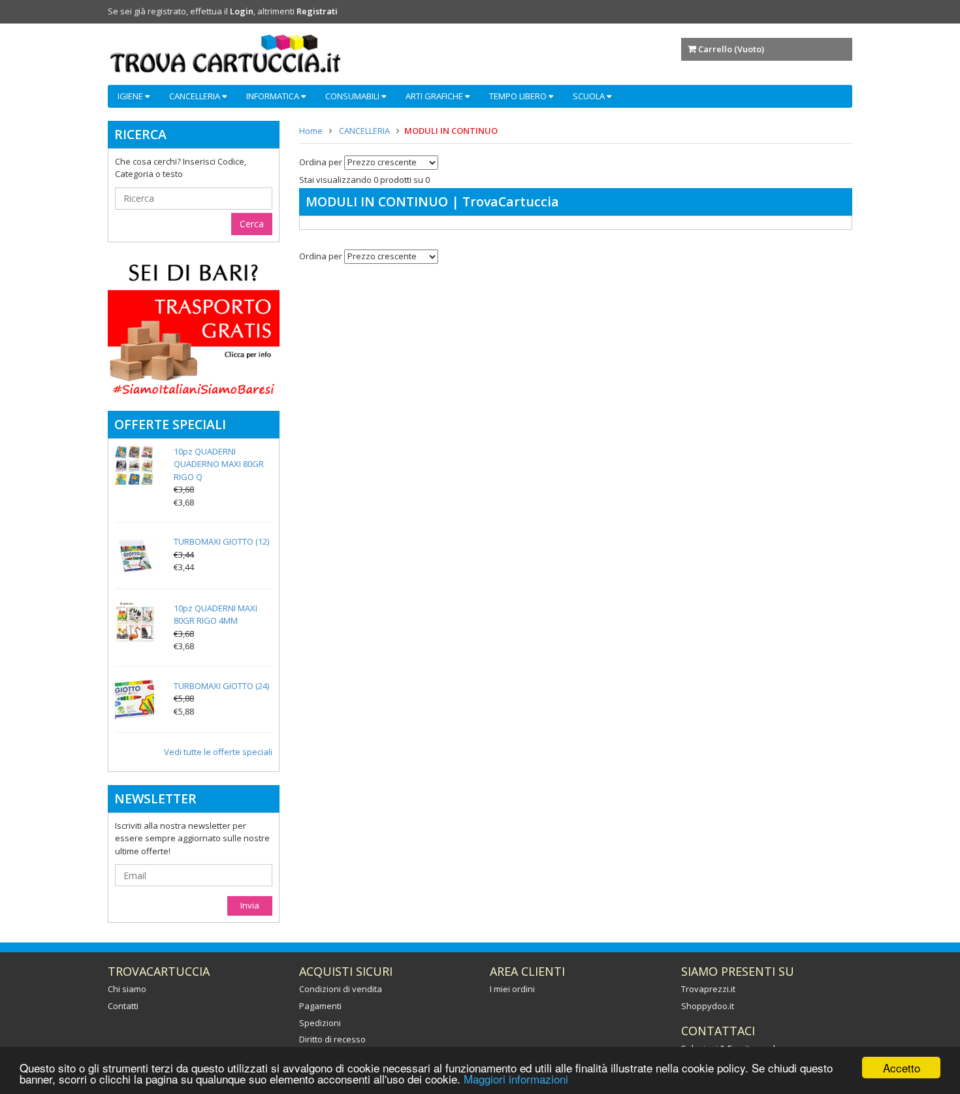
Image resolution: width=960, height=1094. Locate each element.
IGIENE (131, 96)
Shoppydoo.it (707, 1006)
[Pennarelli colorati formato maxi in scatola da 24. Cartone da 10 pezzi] (134, 699)
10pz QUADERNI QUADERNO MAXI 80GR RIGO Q (219, 464)
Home (311, 131)
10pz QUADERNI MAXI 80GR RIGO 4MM (215, 614)
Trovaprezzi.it (708, 989)
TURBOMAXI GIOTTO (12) (221, 541)
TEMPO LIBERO (519, 96)
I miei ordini (512, 989)
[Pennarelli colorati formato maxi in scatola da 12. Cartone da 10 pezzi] (134, 555)
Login (241, 11)
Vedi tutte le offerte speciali (218, 752)
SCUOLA (590, 96)
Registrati (317, 11)
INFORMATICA (273, 96)
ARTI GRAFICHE (435, 96)
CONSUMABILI (353, 96)
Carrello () (731, 49)
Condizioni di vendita (340, 989)
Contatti (123, 1006)
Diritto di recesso (332, 1039)
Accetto (901, 1067)
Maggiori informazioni (516, 1078)
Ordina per (320, 162)
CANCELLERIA (195, 96)
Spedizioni (320, 1023)
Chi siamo (127, 989)
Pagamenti (320, 1006)
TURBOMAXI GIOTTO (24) (221, 686)
